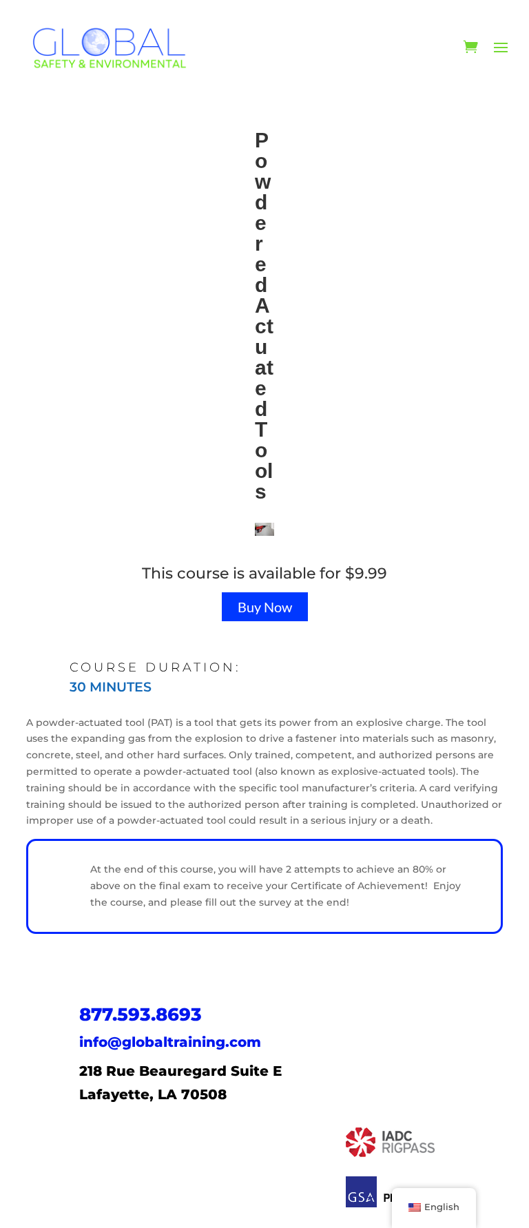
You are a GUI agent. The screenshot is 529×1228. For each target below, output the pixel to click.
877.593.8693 (140, 1014)
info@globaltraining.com (170, 1042)
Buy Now (265, 607)
